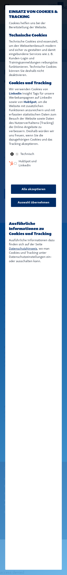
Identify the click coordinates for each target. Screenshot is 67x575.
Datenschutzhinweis (23, 249)
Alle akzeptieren (33, 189)
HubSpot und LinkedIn (27, 163)
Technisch (27, 154)
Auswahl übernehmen (33, 202)
